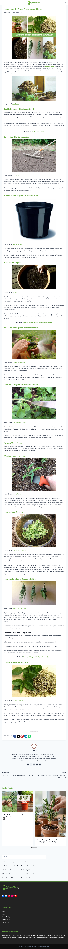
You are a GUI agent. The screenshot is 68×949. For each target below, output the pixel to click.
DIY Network (16, 175)
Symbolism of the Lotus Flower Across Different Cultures (19, 866)
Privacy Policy (6, 919)
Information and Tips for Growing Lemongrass (37, 322)
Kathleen (7, 12)
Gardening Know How (19, 362)
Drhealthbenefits (17, 700)
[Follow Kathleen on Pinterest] (40, 764)
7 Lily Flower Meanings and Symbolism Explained (17, 870)
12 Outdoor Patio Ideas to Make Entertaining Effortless (19, 874)
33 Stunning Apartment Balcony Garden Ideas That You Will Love (52, 775)
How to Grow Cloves (37, 132)
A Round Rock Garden (19, 422)
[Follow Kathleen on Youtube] (37, 764)
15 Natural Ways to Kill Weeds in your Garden (37, 657)
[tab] (31, 847)
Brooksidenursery (18, 244)
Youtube (15, 292)
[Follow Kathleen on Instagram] (34, 764)
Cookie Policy (6, 917)
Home (3, 911)
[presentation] (17, 801)
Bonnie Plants (16, 494)
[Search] (43, 856)
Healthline (15, 104)
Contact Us (5, 922)
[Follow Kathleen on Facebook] (28, 764)
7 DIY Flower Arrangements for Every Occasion (16, 862)
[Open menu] (3, 3)
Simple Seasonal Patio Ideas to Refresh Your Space (17, 878)
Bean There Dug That (19, 608)
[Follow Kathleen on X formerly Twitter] (31, 764)
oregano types (49, 66)
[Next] (64, 818)
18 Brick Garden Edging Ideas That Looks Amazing (17, 774)
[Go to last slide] (4, 818)
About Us (5, 914)
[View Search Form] (65, 3)
